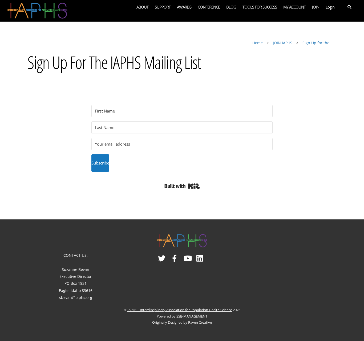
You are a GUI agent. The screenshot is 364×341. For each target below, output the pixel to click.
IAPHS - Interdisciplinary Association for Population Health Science (179, 309)
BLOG (231, 7)
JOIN (315, 7)
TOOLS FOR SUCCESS (259, 7)
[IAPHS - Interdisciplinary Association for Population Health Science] (37, 10)
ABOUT (142, 7)
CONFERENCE (209, 7)
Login (330, 7)
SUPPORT (163, 7)
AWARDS (184, 7)
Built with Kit (182, 186)
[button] (346, 6)
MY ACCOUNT (294, 7)
